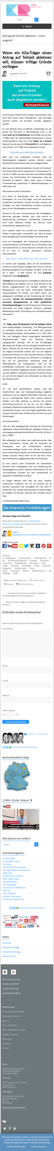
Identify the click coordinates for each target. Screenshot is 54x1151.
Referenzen (8, 873)
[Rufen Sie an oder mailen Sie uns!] (27, 532)
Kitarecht (15, 565)
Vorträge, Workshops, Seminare (16, 870)
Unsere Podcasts (10, 881)
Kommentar (7, 628)
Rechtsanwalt (20, 568)
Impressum (6, 1043)
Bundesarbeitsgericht (17, 560)
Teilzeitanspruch (39, 570)
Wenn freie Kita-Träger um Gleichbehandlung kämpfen (23, 603)
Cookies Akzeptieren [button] (39, 1146)
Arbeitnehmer (25, 558)
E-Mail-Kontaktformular (13, 899)
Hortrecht (7, 563)
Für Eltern (7, 864)
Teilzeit (26, 570)
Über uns (7, 890)
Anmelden (6, 943)
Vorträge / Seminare (10, 1034)
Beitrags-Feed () (10, 947)
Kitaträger (26, 565)
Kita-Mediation (9, 893)
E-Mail (5, 680)
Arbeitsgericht (40, 558)
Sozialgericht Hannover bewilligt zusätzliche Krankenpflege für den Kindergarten (24, 594)
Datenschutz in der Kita (13, 876)
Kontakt (5, 1048)
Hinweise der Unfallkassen (14, 887)
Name (5, 665)
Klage (36, 565)
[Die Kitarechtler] (27, 5)
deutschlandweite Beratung (13, 1011)
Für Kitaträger (9, 858)
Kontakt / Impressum (12, 896)
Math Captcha (8, 710)
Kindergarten (20, 563)
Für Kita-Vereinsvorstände (14, 867)
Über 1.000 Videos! (11, 879)
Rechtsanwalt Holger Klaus (16, 580)
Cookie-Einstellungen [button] (16, 1146)
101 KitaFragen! (10, 884)
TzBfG (15, 573)
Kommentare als (11, 951)
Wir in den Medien (9, 1025)
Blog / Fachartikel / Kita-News (14, 1030)
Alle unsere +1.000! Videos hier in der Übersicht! (27, 258)
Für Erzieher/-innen (11, 861)
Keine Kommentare (25, 584)
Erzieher (33, 560)
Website (6, 695)
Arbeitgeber (10, 558)
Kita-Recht (34, 563)
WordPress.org (8, 956)
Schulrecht (15, 570)
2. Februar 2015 (38, 580)
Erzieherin (44, 560)
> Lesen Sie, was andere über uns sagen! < (27, 152)
